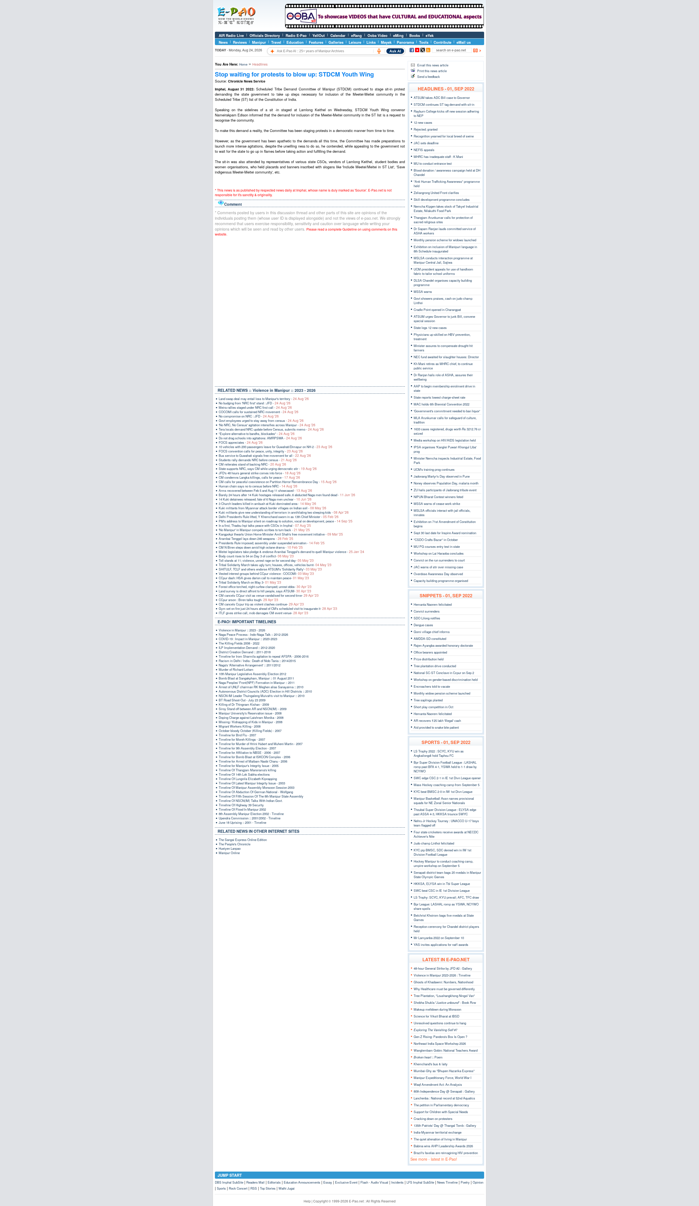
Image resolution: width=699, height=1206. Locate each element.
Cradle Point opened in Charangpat (437, 309)
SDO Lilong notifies (427, 618)
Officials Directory (265, 35)
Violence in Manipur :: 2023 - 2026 (242, 630)
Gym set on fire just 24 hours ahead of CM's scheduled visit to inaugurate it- (278, 608)
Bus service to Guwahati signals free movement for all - (265, 455)
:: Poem (428, 1057)
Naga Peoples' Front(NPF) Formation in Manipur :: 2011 (257, 682)
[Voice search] (379, 51)
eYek (430, 35)
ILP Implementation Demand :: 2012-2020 (247, 647)
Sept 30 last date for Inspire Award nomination (445, 533)
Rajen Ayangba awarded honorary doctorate (443, 645)
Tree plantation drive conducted (435, 666)
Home (243, 64)
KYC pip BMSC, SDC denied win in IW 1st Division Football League (442, 852)
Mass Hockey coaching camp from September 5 (446, 785)
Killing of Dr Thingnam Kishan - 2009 (244, 704)
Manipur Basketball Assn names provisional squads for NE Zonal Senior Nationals (444, 800)
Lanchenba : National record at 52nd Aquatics (444, 1098)
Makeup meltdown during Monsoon (437, 1009)
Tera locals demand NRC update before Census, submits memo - (271, 429)
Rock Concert (238, 1188)
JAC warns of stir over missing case (438, 567)
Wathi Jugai (287, 1188)
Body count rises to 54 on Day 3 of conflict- (256, 556)
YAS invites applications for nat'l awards (441, 944)
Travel (276, 42)
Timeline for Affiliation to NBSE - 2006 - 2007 (249, 752)
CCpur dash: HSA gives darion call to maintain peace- (264, 578)
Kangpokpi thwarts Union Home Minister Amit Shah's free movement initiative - (281, 534)
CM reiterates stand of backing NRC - (252, 464)
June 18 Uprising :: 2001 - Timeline (242, 822)
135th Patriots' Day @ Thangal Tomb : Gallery (445, 1125)
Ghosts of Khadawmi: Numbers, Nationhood (443, 982)
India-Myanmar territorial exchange (437, 1132)
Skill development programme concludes (442, 199)
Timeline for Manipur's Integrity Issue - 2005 (249, 765)
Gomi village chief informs (432, 632)
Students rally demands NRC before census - (258, 460)
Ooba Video (377, 35)
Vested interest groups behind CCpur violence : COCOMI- (266, 573)
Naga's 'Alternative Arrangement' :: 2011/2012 (249, 665)
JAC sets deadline (426, 143)
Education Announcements (302, 1182)
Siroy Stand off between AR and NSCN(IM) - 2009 (252, 709)
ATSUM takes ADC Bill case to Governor (442, 97)
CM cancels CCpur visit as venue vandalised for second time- (269, 595)
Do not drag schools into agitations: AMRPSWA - (260, 438)
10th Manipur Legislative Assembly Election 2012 (252, 674)
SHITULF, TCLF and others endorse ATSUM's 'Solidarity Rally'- (270, 569)
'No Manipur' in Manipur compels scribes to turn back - (264, 530)
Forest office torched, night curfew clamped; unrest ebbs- (265, 586)
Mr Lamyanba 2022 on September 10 (439, 938)
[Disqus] (310, 310)
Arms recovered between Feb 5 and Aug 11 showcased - (265, 490)
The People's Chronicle (234, 844)
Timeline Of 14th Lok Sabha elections (244, 774)
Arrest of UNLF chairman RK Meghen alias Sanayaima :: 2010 (261, 687)
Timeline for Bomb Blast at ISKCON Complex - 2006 (254, 757)
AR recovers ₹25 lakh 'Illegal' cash (437, 720)
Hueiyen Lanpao (230, 848)
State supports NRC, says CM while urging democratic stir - (268, 468)
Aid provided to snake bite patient (436, 727)
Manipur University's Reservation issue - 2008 (250, 713)
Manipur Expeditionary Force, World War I (442, 1077)
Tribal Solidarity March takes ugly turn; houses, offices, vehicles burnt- (275, 565)
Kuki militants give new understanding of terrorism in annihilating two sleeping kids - (284, 512)
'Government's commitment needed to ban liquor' (447, 411)
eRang (356, 35)
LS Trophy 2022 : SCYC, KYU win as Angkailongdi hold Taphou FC (439, 753)
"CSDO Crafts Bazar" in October (436, 539)
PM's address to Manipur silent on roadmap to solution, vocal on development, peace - (286, 521)
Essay (327, 1182)
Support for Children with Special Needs (441, 1112)
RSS (253, 1188)
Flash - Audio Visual (374, 1182)
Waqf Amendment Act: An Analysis (438, 1084)
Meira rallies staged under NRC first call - (255, 407)
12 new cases (423, 122)
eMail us (464, 42)
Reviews (240, 42)
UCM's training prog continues (434, 469)
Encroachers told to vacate (432, 686)
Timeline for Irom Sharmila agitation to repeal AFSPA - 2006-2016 (264, 656)
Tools (423, 42)
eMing (398, 35)
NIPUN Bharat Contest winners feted (438, 497)
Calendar (337, 35)
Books (414, 35)
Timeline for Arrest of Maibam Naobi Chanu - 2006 (253, 761)
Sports (221, 1188)
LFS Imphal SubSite (420, 1182)
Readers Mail (255, 1182)
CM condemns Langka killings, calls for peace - (259, 477)
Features (316, 42)
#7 (435, 1030)
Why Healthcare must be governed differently (444, 989)
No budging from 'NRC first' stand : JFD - (255, 403)
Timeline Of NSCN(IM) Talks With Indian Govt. (251, 800)
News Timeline (447, 1182)
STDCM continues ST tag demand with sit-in (444, 104)
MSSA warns (423, 291)
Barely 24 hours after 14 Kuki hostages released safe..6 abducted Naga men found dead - (287, 495)
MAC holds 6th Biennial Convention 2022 (441, 404)
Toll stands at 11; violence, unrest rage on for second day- (266, 560)
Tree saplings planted (428, 700)
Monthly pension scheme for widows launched (445, 240)
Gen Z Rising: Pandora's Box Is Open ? (440, 1036)
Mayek (386, 42)
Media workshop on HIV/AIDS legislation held (445, 440)
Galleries (335, 42)
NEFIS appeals (424, 150)
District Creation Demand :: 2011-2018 (245, 652)
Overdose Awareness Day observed (438, 574)
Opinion (478, 1182)
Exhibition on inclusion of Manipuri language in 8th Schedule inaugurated (445, 249)
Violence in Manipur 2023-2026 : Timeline (442, 975)
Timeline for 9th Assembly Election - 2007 (247, 748)
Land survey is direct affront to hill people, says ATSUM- (265, 591)
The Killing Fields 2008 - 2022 (239, 643)
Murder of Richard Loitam (236, 669)
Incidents (397, 1182)
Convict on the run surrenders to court (439, 560)
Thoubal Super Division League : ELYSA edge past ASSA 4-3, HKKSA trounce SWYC (445, 811)
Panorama (405, 42)
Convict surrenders (427, 611)
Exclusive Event (346, 1182)
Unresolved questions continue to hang (440, 1023)
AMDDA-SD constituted (430, 638)
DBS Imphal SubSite (229, 1182)
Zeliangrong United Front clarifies (436, 192)
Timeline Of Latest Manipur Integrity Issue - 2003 (252, 783)
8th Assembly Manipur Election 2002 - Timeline (251, 813)
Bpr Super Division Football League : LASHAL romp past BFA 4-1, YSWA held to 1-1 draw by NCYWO (445, 766)
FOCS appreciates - (241, 442)
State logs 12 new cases (430, 327)
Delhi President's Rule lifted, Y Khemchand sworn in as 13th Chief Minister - (279, 516)
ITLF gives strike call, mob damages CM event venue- (263, 613)
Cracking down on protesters (433, 1118)
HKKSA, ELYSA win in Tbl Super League (442, 883)
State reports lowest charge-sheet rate (439, 397)
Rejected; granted (425, 129)
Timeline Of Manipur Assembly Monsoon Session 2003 (256, 787)
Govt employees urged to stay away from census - (261, 420)
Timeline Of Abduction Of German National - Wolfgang (256, 792)
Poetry (465, 1182)
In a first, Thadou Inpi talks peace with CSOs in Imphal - (265, 525)
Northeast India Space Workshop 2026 (440, 1043)
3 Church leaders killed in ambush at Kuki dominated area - (267, 503)
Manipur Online (229, 853)
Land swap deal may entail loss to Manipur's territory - (264, 398)
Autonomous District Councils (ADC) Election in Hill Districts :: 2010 (265, 691)
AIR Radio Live (231, 35)
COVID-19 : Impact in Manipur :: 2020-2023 (248, 639)
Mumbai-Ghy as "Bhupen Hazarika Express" (444, 1071)
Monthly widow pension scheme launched (442, 693)
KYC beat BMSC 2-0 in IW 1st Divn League (443, 791)
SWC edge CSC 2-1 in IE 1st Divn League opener (447, 778)
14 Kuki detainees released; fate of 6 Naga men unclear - (265, 499)
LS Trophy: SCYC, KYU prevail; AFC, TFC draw (446, 897)
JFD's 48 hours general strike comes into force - (260, 473)
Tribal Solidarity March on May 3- (250, 582)
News (223, 42)
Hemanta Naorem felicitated (433, 604)
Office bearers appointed (430, 652)
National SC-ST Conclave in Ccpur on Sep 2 (444, 672)
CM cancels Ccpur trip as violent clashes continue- (261, 604)
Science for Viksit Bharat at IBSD (436, 1016)
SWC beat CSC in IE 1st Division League (442, 890)
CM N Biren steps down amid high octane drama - (261, 547)
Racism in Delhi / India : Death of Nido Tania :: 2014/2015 (257, 660)
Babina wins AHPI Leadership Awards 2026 (443, 1146)
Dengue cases (423, 625)
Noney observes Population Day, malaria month (446, 483)
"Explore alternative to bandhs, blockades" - (257, 433)
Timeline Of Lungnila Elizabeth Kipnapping (248, 778)
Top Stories (268, 1188)
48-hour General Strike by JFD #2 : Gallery (443, 968)
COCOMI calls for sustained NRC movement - (258, 412)
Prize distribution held (428, 659)
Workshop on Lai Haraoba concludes (439, 553)
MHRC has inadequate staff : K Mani (438, 156)
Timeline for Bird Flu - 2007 (237, 735)
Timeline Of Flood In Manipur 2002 (242, 809)
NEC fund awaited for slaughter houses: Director (446, 357)
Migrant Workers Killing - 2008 (239, 726)
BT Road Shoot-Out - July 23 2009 (242, 700)
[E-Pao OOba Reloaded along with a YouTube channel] (384, 27)
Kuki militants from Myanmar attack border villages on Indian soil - (272, 508)
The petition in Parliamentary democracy (441, 1105)
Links (371, 42)
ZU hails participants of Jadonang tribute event (445, 490)
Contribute (442, 42)
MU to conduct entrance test (433, 163)
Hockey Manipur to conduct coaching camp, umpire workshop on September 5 (443, 863)
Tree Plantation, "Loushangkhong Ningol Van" (444, 995)
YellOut (318, 35)
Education (295, 42)
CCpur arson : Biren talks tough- (248, 600)
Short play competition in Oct (433, 707)
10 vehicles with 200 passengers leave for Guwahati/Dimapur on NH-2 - (275, 447)
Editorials (274, 1182)
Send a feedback (428, 76)
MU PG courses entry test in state (437, 546)
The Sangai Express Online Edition (243, 839)
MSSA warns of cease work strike (437, 503)
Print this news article (432, 71)
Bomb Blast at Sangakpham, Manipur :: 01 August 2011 (256, 678)
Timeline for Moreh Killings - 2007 (242, 739)
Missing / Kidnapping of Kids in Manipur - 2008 (250, 722)
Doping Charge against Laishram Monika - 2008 (251, 717)
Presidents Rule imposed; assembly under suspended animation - (272, 543)
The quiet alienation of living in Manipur (440, 1139)
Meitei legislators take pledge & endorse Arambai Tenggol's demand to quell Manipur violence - (291, 551)
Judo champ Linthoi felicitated (434, 843)
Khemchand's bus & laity (431, 1064)
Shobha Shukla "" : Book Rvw (445, 1002)
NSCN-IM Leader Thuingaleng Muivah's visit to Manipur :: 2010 (261, 695)
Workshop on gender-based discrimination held (446, 679)
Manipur (259, 42)
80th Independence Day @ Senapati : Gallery (444, 1091)
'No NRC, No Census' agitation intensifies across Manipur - (267, 425)
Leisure (355, 42)
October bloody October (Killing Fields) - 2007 (250, 730)
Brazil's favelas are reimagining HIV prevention (446, 1153)
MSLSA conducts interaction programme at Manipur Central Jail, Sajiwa (443, 260)
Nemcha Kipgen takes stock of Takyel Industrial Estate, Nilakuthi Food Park (446, 208)
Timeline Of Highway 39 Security (241, 805)
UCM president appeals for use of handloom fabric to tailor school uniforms (443, 271)
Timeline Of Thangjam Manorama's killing (247, 770)
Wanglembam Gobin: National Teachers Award (446, 1050)
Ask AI (395, 51)
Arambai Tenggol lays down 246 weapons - (256, 538)
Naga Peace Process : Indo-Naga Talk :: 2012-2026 (253, 634)
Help (307, 1201)
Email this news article (432, 65)
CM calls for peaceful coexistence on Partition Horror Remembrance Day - (278, 482)
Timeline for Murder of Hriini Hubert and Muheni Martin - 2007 (261, 744)
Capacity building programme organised (441, 580)
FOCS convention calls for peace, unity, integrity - (261, 451)
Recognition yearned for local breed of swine (444, 136)
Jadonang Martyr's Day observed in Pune (442, 476)
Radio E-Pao (296, 35)
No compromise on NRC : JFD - (249, 416)
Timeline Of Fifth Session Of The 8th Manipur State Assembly (261, 796)
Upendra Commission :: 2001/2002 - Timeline (249, 818)
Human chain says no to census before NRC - (258, 486)
